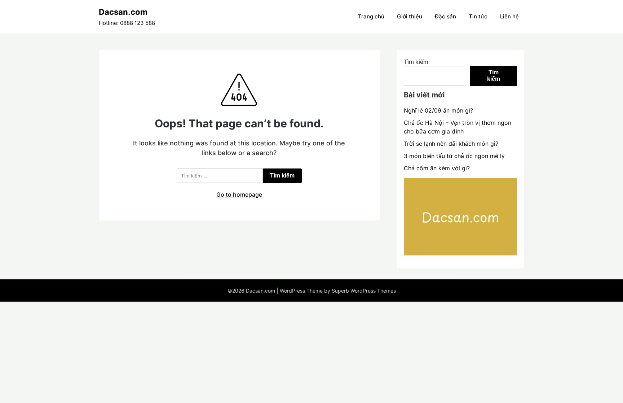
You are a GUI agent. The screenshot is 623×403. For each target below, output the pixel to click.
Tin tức (478, 16)
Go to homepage (239, 194)
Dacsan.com (123, 12)
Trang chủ (371, 16)
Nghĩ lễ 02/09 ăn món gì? (438, 110)
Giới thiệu (409, 16)
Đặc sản (445, 16)
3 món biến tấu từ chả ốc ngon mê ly (454, 155)
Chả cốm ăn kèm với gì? (437, 168)
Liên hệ (509, 16)
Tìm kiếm (416, 61)
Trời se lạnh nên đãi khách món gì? (451, 143)
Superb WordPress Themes (364, 291)
